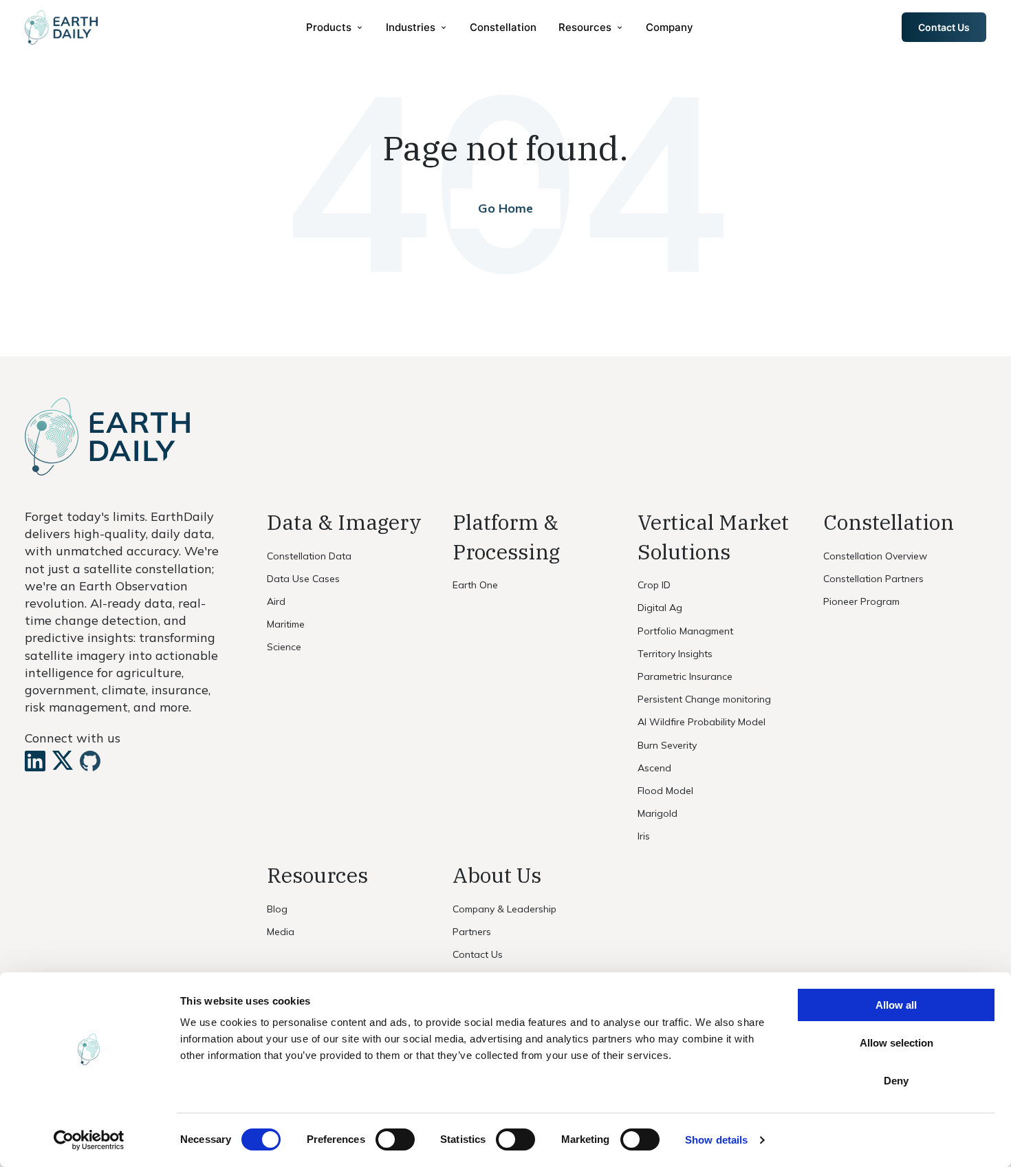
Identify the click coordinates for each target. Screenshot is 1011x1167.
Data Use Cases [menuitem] (303, 578)
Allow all (896, 1005)
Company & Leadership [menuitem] (504, 909)
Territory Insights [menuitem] (675, 653)
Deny (896, 1080)
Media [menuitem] (280, 931)
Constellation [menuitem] (503, 27)
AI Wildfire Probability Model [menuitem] (701, 722)
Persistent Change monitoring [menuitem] (704, 699)
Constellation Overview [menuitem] (875, 556)
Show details (716, 1140)
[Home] (61, 27)
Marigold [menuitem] (657, 813)
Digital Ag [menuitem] (660, 607)
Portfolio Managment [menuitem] (685, 631)
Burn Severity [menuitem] (667, 745)
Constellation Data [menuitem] (309, 556)
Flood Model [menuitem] (665, 790)
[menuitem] (334, 27)
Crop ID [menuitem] (654, 585)
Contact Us (944, 27)
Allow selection (896, 1043)
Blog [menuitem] (277, 909)
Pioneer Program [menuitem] (861, 601)
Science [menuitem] (284, 647)
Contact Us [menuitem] (478, 954)
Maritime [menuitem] (286, 624)
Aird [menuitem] (276, 601)
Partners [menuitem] (472, 931)
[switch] (395, 1139)
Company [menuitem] (669, 27)
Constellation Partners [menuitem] (873, 578)
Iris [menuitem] (644, 836)
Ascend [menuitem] (654, 768)
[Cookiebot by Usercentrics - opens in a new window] (89, 1140)
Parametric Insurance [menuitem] (685, 676)
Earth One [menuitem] (475, 585)
